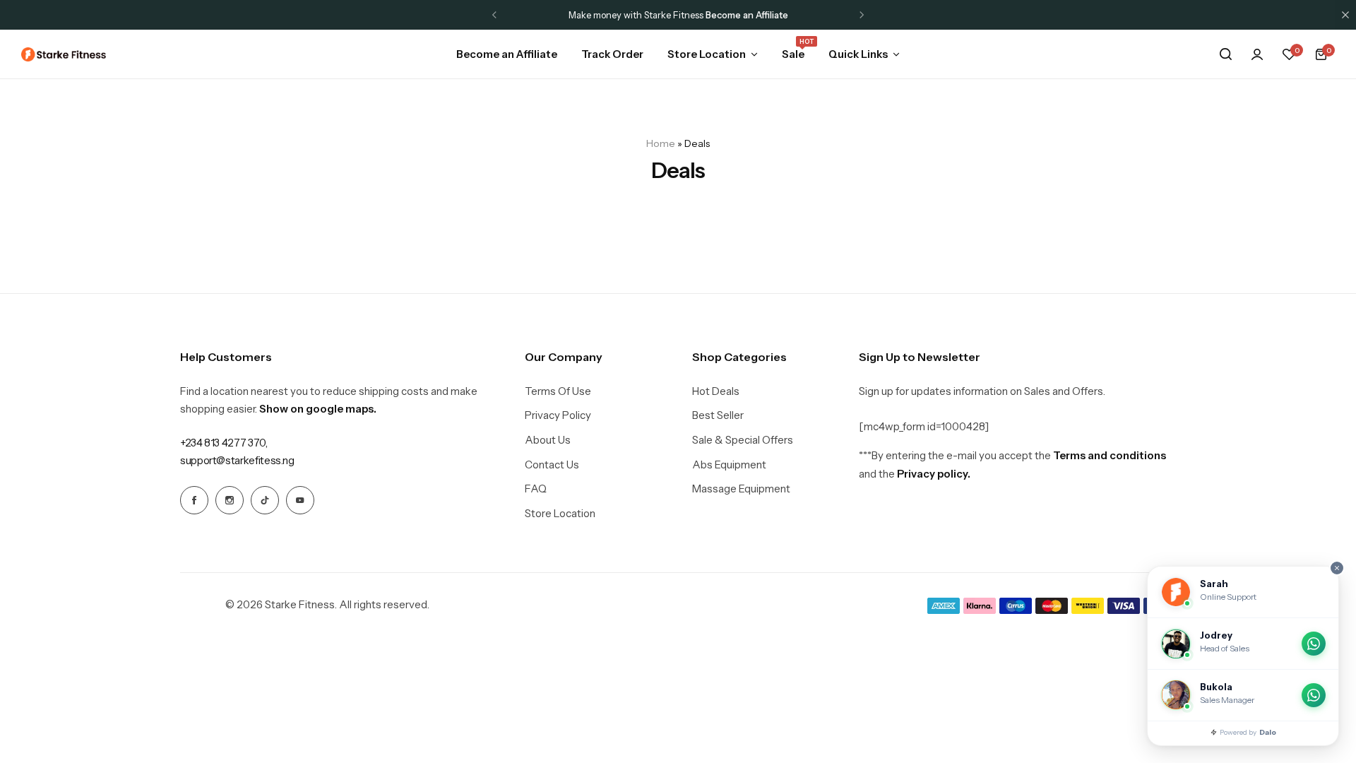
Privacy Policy (558, 415)
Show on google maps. (317, 408)
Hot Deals (715, 391)
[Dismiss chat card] (1337, 568)
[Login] (1257, 54)
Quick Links (858, 54)
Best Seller (718, 415)
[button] (494, 14)
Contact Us (552, 465)
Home (660, 143)
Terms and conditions (1109, 455)
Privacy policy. (933, 473)
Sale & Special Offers (742, 440)
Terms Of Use (558, 391)
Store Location (706, 54)
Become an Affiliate (506, 54)
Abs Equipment (729, 465)
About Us (548, 440)
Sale (793, 53)
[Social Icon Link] (194, 500)
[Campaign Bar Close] (1345, 15)
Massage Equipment (741, 489)
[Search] (1225, 54)
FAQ (536, 489)
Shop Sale (821, 14)
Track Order (612, 54)
